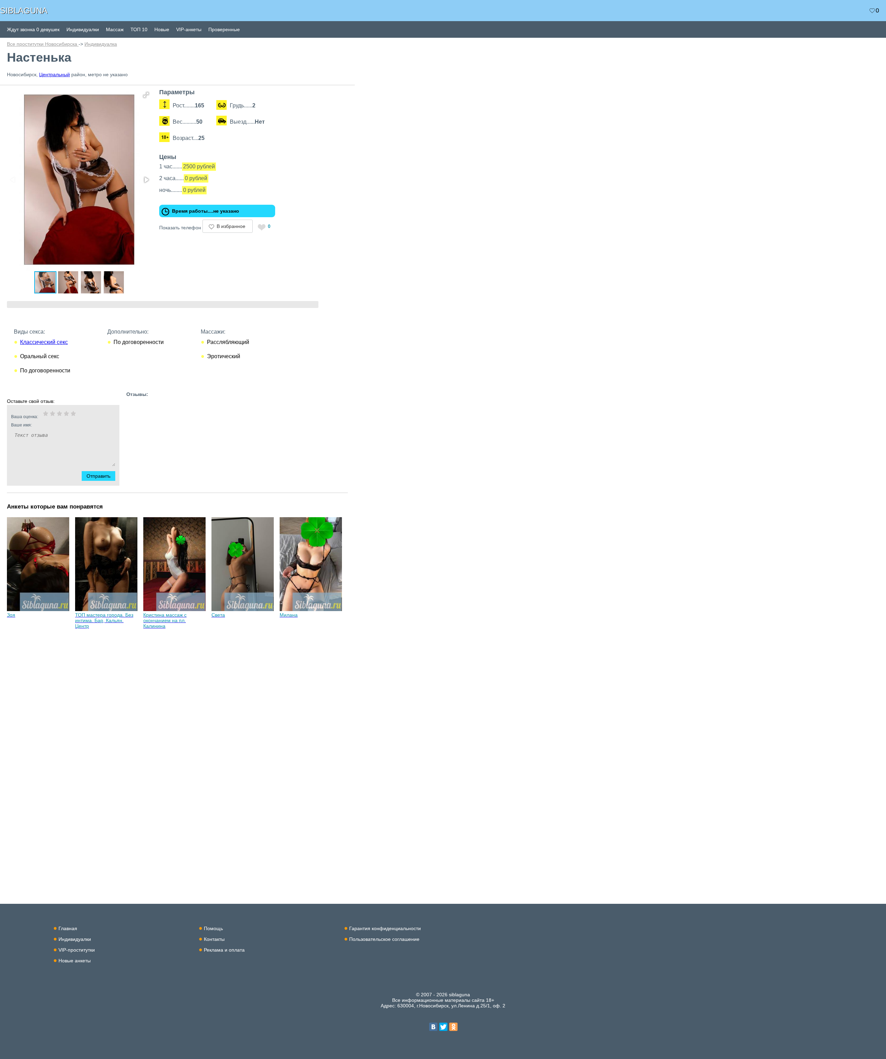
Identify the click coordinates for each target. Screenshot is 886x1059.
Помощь (213, 928)
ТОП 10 (138, 29)
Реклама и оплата (224, 950)
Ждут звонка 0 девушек (33, 29)
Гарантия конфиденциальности (385, 928)
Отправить (98, 476)
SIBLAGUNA (23, 10)
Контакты (214, 939)
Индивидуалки (82, 29)
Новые (161, 29)
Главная (67, 928)
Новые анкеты (74, 960)
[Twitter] (443, 1027)
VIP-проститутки (76, 950)
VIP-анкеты (188, 29)
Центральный (54, 74)
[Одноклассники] (453, 1027)
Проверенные (224, 29)
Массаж (115, 29)
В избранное (231, 226)
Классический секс (44, 342)
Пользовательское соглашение (384, 939)
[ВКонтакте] (433, 1027)
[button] (146, 94)
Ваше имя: (21, 425)
